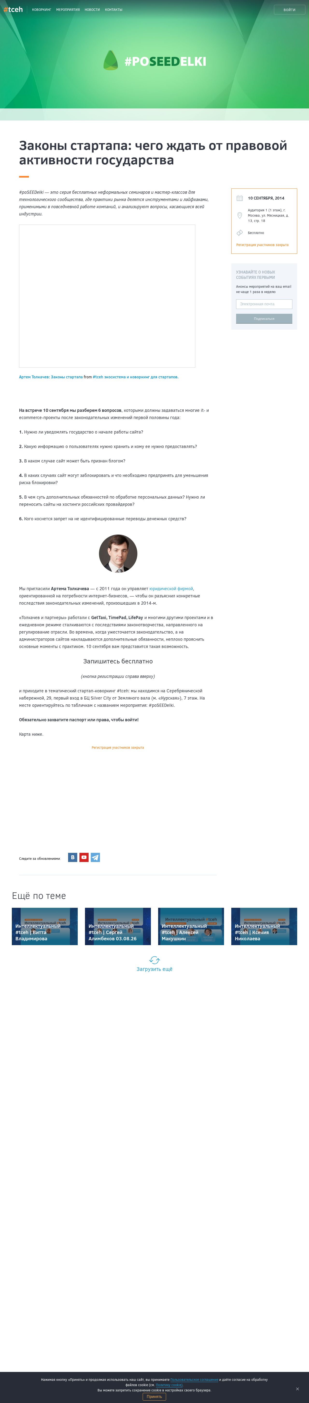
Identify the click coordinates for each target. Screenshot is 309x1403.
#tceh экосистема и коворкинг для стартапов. (136, 376)
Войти (290, 9)
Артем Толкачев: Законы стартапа (51, 376)
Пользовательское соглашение (194, 1379)
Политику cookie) (169, 1385)
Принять (154, 1397)
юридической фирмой (171, 588)
